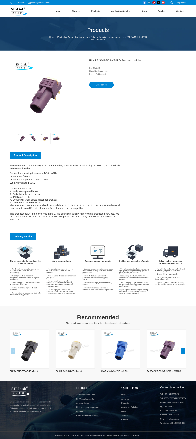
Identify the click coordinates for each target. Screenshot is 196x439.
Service (161, 11)
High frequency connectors (87, 407)
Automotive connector (78, 37)
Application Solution (120, 11)
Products (95, 11)
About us (76, 11)
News (144, 11)
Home (57, 11)
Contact (180, 11)
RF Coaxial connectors (85, 399)
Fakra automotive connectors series (107, 37)
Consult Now (101, 85)
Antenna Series (82, 403)
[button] (183, 351)
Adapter (79, 411)
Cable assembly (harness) (87, 415)
